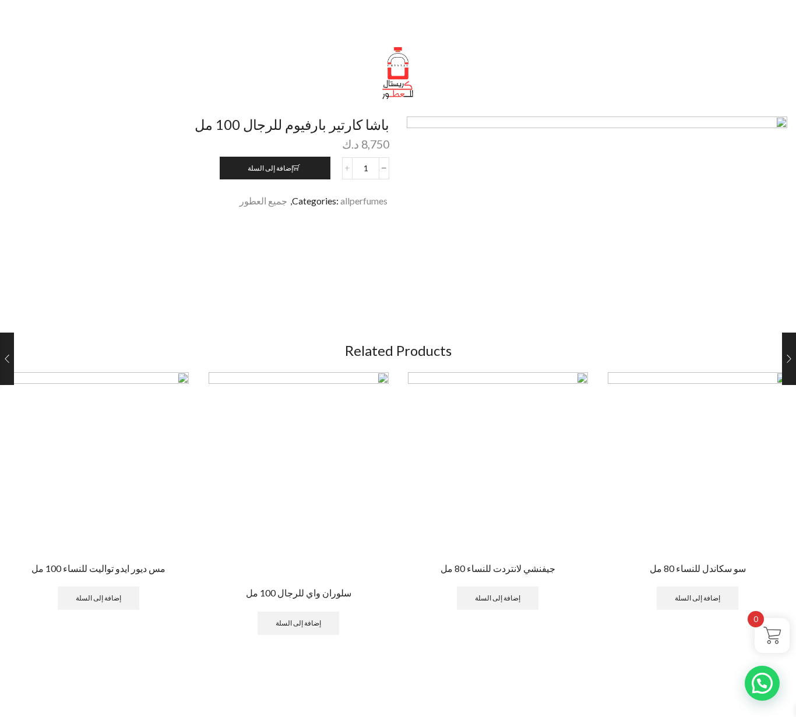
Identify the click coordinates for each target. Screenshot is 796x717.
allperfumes (364, 200)
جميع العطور (263, 200)
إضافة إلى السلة (270, 168)
